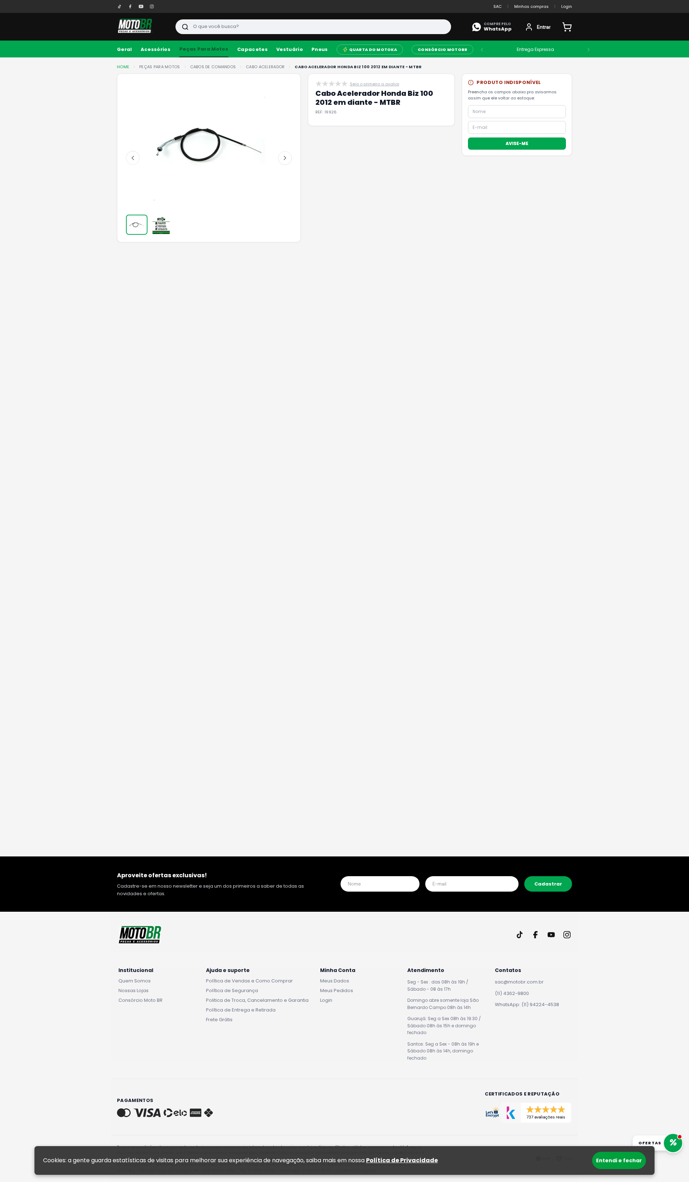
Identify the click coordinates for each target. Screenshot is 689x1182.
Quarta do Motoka (373, 49)
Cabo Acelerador (265, 67)
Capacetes (252, 49)
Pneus (319, 49)
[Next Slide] (588, 49)
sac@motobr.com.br (519, 981)
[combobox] (313, 26)
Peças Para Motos (203, 49)
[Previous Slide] (482, 49)
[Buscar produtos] (185, 26)
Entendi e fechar (619, 1160)
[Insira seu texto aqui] (119, 6)
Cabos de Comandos (213, 67)
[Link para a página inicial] (123, 67)
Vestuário (289, 49)
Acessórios (155, 49)
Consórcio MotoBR (442, 49)
